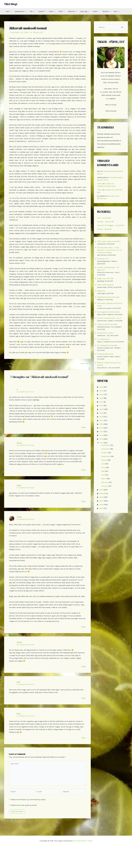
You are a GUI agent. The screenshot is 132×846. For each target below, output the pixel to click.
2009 (101, 493)
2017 (101, 420)
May (102, 471)
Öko (31, 11)
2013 (101, 435)
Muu (115, 11)
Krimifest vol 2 (103, 259)
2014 (101, 432)
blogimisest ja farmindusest (108, 297)
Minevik (105, 11)
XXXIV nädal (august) (105, 285)
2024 (101, 394)
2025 (101, 391)
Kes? (7, 11)
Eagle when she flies (105, 278)
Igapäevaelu (19, 11)
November (105, 449)
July (103, 464)
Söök (60, 11)
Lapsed (41, 11)
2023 (101, 398)
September (105, 456)
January (104, 486)
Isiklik (95, 11)
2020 (101, 409)
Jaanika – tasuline (104, 222)
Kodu (51, 11)
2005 (101, 508)
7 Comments (14, 32)
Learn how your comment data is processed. (54, 820)
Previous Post (10, 363)
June (103, 467)
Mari (18, 682)
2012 (101, 439)
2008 (101, 497)
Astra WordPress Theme (82, 841)
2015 (101, 428)
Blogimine (101, 291)
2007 (101, 501)
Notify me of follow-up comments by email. (28, 800)
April (103, 475)
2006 (101, 505)
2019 (101, 413)
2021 (101, 406)
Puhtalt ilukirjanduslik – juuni (109, 318)
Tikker (19, 517)
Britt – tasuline (103, 218)
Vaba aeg (83, 11)
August (104, 460)
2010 (101, 490)
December (105, 445)
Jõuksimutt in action (105, 333)
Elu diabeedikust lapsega (107, 345)
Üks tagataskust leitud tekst (108, 312)
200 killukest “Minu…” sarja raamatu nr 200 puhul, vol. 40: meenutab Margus (109, 250)
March (103, 479)
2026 (101, 387)
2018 (101, 417)
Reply (83, 427)
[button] (10, 11)
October (104, 453)
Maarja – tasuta (103, 229)
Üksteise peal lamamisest (107, 324)
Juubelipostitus (103, 339)
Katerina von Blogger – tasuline (109, 225)
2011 (101, 443)
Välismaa (71, 11)
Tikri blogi (10, 4)
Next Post (86, 363)
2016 (101, 424)
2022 (101, 402)
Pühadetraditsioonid (105, 354)
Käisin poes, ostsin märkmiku (109, 241)
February (104, 482)
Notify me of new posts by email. (24, 805)
